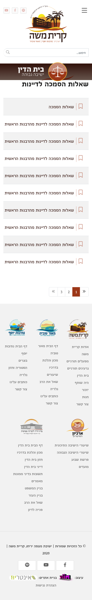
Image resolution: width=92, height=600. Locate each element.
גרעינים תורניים (78, 368)
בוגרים (23, 360)
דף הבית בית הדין (30, 445)
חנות (85, 396)
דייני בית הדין (33, 466)
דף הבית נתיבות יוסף (16, 350)
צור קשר (82, 404)
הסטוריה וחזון (17, 367)
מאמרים (37, 481)
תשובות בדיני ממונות (28, 473)
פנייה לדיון (35, 509)
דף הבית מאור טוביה (48, 349)
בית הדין (83, 375)
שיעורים (52, 374)
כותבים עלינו (49, 396)
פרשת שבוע (80, 459)
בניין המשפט (34, 488)
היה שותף (82, 382)
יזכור (85, 389)
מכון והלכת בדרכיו (50, 364)
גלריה (54, 388)
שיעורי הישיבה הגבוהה (73, 452)
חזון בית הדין (34, 459)
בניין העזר (36, 495)
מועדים (84, 466)
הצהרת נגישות (46, 585)
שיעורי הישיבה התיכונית (72, 445)
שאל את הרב (49, 381)
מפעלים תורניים (78, 361)
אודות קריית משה (80, 350)
